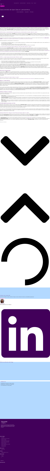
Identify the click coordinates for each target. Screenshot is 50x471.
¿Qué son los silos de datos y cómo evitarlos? (24, 377)
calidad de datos (29, 117)
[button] (25, 151)
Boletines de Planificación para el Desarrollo (27, 78)
